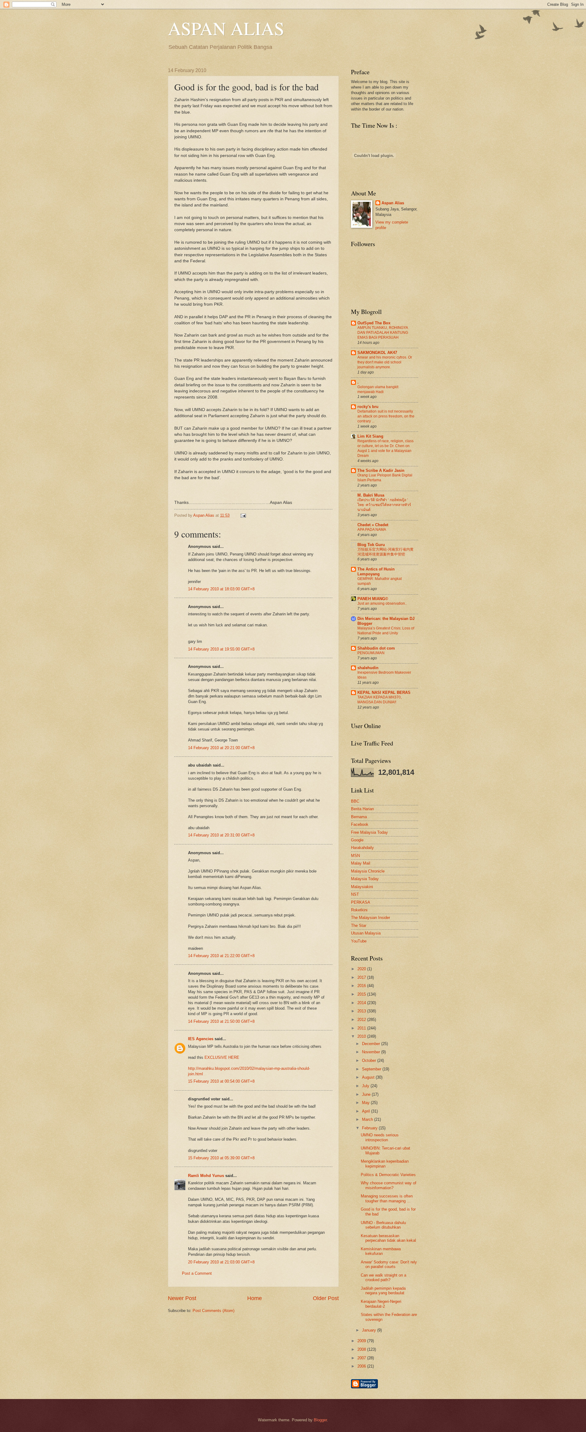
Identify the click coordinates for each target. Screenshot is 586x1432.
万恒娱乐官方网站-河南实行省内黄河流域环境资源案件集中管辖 (385, 551)
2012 (362, 1019)
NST (355, 894)
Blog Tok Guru (371, 544)
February (370, 1128)
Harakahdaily (362, 847)
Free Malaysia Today (369, 832)
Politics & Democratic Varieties (388, 1174)
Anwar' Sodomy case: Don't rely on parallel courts (389, 1264)
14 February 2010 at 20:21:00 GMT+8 (221, 747)
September (372, 1069)
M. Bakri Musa (370, 495)
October (369, 1060)
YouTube (359, 941)
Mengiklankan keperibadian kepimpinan (385, 1163)
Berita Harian (362, 809)
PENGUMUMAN (371, 653)
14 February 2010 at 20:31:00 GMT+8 (221, 835)
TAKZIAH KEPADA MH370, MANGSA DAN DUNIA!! (379, 699)
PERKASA (360, 902)
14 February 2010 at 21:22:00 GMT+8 (221, 955)
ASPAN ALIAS (226, 28)
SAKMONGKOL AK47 (377, 352)
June (367, 1094)
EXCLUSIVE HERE (221, 1057)
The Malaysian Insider (370, 917)
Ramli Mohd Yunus (206, 1175)
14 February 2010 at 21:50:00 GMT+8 (221, 1021)
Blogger (320, 1420)
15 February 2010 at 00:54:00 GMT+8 (221, 1081)
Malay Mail (360, 863)
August (369, 1077)
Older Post (326, 1298)
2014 (362, 1002)
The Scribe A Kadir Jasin (380, 470)
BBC (355, 801)
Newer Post (182, 1298)
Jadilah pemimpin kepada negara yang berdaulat (383, 1290)
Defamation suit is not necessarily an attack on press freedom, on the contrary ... (385, 416)
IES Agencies (200, 1039)
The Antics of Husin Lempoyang (376, 571)
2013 (362, 1011)
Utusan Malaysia (366, 933)
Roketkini (359, 910)
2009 (362, 1341)
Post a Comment (197, 1273)
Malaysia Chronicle (368, 871)
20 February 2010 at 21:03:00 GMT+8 (221, 1262)
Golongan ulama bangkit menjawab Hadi (377, 389)
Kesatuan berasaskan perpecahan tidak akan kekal (388, 1238)
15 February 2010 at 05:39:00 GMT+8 (221, 1158)
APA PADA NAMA (371, 529)
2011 (362, 1028)
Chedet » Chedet (372, 525)
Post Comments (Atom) (213, 1310)
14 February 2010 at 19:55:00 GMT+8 (221, 649)
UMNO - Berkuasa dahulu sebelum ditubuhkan (383, 1225)
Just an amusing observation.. (382, 603)
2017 (362, 977)
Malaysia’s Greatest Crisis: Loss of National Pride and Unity (385, 630)
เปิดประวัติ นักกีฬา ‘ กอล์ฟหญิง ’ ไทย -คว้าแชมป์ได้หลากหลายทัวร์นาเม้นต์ (384, 505)
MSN (355, 855)
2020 (362, 969)
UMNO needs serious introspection (380, 1137)
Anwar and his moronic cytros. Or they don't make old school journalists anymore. (384, 362)
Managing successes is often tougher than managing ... (387, 1198)
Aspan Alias (204, 515)
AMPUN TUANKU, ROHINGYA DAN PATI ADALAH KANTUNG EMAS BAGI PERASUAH (382, 333)
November (371, 1052)
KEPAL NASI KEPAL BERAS (384, 692)
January (369, 1330)
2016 (362, 985)
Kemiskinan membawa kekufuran (381, 1251)
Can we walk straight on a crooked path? (383, 1277)
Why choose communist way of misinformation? (388, 1185)
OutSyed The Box (373, 323)
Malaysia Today (365, 878)
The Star (358, 925)
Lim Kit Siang (370, 436)
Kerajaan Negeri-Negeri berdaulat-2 (381, 1303)
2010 (362, 1036)
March (368, 1119)
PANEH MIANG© (372, 598)
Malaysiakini (362, 886)
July (366, 1086)
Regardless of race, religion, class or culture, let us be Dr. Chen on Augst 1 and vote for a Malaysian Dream (385, 448)
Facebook (359, 824)
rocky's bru (367, 406)
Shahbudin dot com (376, 648)
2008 (362, 1349)
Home (254, 1298)
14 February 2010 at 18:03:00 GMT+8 (221, 589)
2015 (362, 994)
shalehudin (367, 667)
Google (357, 840)
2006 (362, 1366)
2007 (362, 1358)
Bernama (359, 816)
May (366, 1102)
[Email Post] (242, 515)
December (371, 1043)
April (366, 1111)
